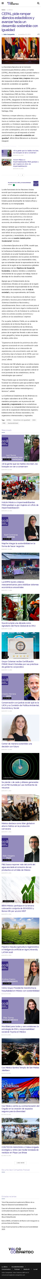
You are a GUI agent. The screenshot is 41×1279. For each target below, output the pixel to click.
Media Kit (27, 1269)
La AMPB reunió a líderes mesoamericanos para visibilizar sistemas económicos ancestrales (20, 584)
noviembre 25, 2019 (24, 34)
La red (5, 657)
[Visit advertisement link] (20, 183)
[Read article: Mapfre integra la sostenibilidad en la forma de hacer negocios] (20, 527)
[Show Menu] (3, 3)
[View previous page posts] (18, 175)
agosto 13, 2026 (7, 670)
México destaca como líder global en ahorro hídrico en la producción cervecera (18, 826)
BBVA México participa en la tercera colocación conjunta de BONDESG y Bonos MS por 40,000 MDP (18, 908)
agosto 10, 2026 (7, 749)
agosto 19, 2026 (7, 549)
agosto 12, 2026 (7, 711)
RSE (4, 423)
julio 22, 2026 (7, 1034)
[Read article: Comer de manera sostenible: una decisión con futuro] (20, 728)
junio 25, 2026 (7, 1155)
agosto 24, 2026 (18, 168)
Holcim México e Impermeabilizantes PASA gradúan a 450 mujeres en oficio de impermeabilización (20, 505)
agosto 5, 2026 (7, 873)
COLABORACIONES (17, 1267)
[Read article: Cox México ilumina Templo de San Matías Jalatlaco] (20, 1051)
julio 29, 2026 (7, 993)
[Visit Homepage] (12, 3)
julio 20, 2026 (7, 1073)
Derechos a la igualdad (22, 420)
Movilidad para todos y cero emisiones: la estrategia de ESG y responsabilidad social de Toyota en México (20, 1029)
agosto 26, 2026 (18, 155)
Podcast (17, 1269)
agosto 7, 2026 (7, 790)
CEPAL (9, 420)
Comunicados (8, 498)
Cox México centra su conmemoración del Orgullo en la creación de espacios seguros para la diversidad (20, 1109)
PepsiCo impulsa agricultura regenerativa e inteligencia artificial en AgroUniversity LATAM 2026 (20, 949)
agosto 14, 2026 (7, 628)
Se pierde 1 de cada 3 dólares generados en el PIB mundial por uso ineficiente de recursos (20, 785)
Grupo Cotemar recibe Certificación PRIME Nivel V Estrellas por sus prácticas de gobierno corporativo (20, 664)
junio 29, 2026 (7, 1114)
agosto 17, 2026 (7, 590)
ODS (33, 420)
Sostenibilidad (13, 423)
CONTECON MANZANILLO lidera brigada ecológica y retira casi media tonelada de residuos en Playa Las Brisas (20, 1150)
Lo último (10, 10)
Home (3, 10)
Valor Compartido (9, 34)
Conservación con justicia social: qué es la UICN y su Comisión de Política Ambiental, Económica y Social (20, 705)
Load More (20, 1163)
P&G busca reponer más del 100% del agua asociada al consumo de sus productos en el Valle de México (18, 867)
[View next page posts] (22, 175)
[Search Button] (38, 3)
